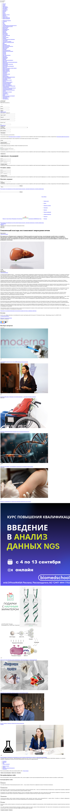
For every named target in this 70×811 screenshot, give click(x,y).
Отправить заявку (4, 164)
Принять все (14, 772)
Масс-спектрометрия (6, 55)
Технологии (5, 92)
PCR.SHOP (5, 8)
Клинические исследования (8, 51)
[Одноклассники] (2, 322)
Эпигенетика (5, 97)
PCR (3, 22)
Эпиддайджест (5, 7)
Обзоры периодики (6, 17)
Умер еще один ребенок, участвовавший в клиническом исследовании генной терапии (16, 466)
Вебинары (4, 32)
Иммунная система (6, 45)
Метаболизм (5, 58)
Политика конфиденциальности (9, 767)
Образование (5, 6)
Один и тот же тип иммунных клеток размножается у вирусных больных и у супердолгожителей (18, 659)
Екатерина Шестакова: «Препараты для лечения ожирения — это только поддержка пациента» (18, 396)
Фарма (4, 94)
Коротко (4, 11)
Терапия (4, 90)
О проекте (4, 761)
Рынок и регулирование (7, 84)
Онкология (5, 73)
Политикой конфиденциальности (63, 136)
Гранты (4, 5)
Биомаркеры (5, 30)
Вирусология (5, 34)
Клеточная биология (6, 50)
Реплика (4, 13)
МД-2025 (4, 54)
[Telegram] (4, 322)
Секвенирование (6, 86)
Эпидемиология (6, 98)
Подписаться (2, 323)
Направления (5, 65)
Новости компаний (6, 18)
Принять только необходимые (6, 772)
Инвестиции (5, 48)
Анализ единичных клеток (8, 26)
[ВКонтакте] (1, 322)
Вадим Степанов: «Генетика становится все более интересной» (12, 723)
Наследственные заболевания (8, 66)
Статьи (4, 4)
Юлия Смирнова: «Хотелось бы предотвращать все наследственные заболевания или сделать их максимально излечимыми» (23, 757)
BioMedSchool (36, 218)
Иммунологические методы (8, 46)
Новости (4, 3)
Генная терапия (5, 37)
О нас (40, 218)
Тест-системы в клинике (7, 91)
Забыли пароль (3, 111)
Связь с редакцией (6, 764)
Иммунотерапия (6, 47)
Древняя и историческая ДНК (8, 42)
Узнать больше (25, 770)
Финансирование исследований (9, 95)
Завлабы (2, 724)
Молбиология (5, 63)
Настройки (19, 772)
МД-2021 (4, 52)
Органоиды (5, 75)
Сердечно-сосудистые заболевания (9, 87)
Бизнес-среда (5, 16)
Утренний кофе (5, 93)
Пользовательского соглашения (14, 136)
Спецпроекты (5, 9)
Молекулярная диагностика (8, 64)
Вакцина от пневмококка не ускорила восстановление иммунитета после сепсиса (15, 501)
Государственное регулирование (9, 39)
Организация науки (6, 74)
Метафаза (4, 59)
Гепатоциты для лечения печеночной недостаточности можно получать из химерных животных (18, 310)
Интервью (4, 10)
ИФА (4, 43)
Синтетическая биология (7, 88)
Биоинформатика (6, 29)
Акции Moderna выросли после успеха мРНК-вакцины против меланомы (14, 361)
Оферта (4, 766)
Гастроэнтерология (6, 35)
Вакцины (4, 31)
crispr (4, 23)
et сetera (4, 24)
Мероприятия (5, 57)
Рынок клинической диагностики (9, 85)
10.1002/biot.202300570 (4, 316)
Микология (5, 61)
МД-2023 (4, 53)
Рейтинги (4, 15)
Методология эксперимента (8, 60)
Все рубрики (44, 196)
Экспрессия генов (6, 96)
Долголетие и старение (7, 41)
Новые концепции (6, 69)
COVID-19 (5, 21)
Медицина (5, 56)
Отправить (2, 182)
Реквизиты (5, 768)
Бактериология (5, 27)
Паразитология (5, 76)
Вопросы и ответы (6, 14)
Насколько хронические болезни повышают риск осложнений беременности (14, 431)
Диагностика (5, 40)
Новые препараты (6, 70)
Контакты (4, 762)
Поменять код (3, 125)
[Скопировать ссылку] (7, 322)
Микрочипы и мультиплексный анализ (10, 62)
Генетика (4, 36)
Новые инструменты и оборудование (10, 68)
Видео (4, 12)
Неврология (5, 67)
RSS (3, 763)
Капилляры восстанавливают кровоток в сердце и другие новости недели (14, 692)
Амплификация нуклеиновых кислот (10, 25)
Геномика (4, 38)
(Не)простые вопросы (7, 20)
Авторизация (22, 223)
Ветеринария (5, 33)
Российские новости (6, 83)
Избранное (5, 44)
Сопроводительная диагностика (9, 89)
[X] (5, 322)
